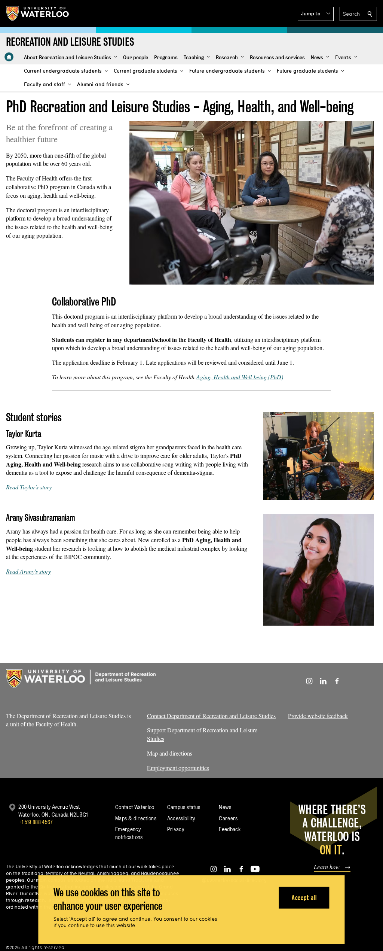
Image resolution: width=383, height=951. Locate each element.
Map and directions (169, 753)
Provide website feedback (318, 716)
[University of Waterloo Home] (38, 13)
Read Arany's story (28, 571)
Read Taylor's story (29, 487)
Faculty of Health (56, 724)
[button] (315, 14)
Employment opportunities (178, 768)
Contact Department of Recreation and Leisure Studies (211, 716)
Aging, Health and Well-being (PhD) (239, 377)
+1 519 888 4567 (35, 822)
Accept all (304, 897)
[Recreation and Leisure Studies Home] (8, 56)
